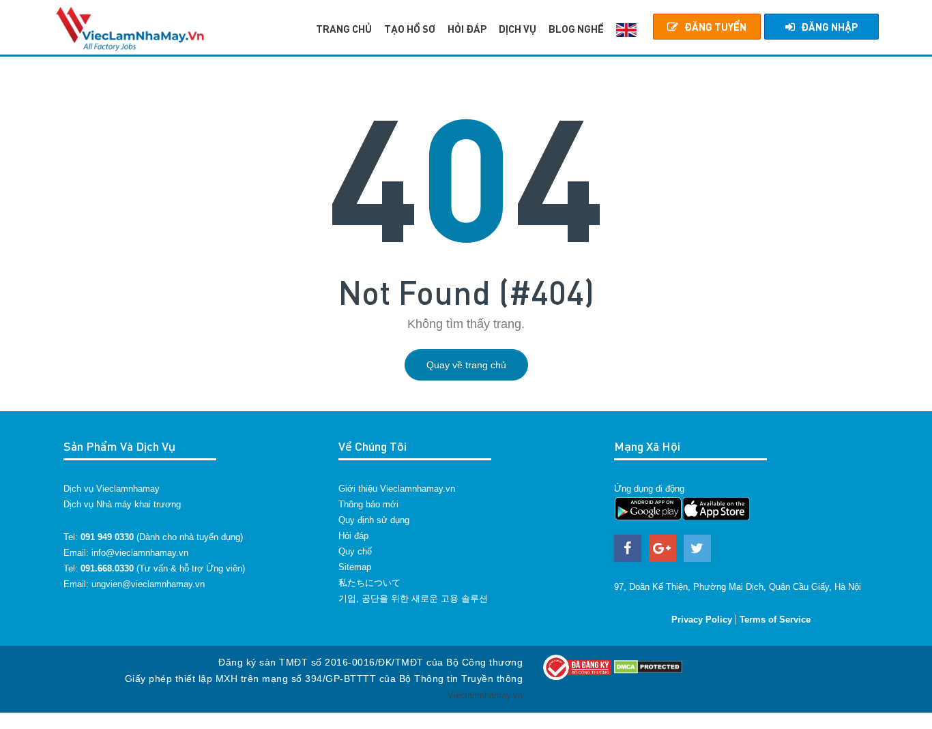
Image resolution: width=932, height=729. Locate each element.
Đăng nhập (829, 26)
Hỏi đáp (353, 536)
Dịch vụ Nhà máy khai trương (122, 504)
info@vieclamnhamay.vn (139, 553)
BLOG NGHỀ (576, 29)
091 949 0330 (107, 537)
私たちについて (369, 583)
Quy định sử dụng (373, 520)
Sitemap (354, 567)
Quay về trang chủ (466, 364)
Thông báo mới (368, 504)
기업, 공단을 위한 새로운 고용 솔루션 (413, 598)
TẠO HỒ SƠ (409, 29)
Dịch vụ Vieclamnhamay (111, 488)
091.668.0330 (107, 568)
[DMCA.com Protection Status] (648, 666)
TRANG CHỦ (344, 29)
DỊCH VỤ (517, 29)
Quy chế (355, 551)
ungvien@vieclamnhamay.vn (148, 584)
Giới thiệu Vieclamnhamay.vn (396, 488)
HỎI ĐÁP (467, 29)
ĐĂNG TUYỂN (715, 26)
